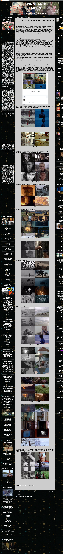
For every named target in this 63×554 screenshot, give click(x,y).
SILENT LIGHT (8, 458)
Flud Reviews (6, 85)
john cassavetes (5, 104)
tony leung (8, 173)
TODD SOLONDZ (8, 436)
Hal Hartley (8, 269)
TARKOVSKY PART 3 (7, 420)
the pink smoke (8, 168)
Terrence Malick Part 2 (8, 255)
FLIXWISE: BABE (8, 353)
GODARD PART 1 (8, 438)
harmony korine (5, 91)
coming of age (11, 70)
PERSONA (8, 435)
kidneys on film (4, 108)
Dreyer (8, 80)
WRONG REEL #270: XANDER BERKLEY (8, 310)
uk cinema (8, 175)
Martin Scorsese (11, 117)
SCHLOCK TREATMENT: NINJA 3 (8, 376)
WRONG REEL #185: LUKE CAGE (7, 334)
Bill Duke (7, 229)
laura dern (12, 110)
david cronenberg (8, 75)
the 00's (7, 165)
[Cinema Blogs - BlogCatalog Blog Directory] (8, 540)
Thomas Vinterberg (9, 171)
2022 (58, 42)
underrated (12, 175)
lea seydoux (11, 111)
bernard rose (8, 50)
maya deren (11, 119)
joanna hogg (4, 102)
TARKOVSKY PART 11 (8, 430)
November (60, 52)
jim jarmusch (11, 101)
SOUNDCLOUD (7, 515)
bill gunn (5, 52)
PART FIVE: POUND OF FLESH (8, 498)
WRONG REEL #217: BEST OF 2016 (8, 322)
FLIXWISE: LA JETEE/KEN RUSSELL (8, 344)
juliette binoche (11, 106)
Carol (62, 278)
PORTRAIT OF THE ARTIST (7, 453)
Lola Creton (12, 113)
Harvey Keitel (10, 91)
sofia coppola (7, 156)
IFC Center (9, 92)
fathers (9, 83)
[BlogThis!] (30, 485)
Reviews (3, 144)
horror (5, 92)
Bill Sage (9, 52)
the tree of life (9, 170)
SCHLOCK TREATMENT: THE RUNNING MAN (8, 383)
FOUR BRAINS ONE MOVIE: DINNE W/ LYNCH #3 (7, 326)
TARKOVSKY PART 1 (7, 418)
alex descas (7, 38)
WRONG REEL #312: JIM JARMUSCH (8, 301)
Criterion (12, 72)
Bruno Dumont (11, 59)
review (12, 143)
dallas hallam (8, 73)
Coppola (8, 72)
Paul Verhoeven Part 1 (8, 253)
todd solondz (4, 173)
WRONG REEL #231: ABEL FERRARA (8, 319)
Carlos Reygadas (8, 270)
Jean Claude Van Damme (6, 98)
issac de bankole (7, 95)
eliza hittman (6, 81)
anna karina (8, 43)
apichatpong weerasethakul (8, 45)
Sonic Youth (12, 156)
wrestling (12, 181)
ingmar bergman (8, 93)
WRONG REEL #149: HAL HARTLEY (8, 358)
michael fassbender (5, 121)
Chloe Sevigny (8, 66)
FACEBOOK (8, 516)
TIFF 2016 (8, 337)
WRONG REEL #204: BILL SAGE (8, 327)
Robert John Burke (8, 148)
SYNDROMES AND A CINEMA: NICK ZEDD (8, 402)
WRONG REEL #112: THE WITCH (8, 371)
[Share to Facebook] (32, 485)
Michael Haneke (8, 259)
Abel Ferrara (8, 248)
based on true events (9, 48)
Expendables (8, 82)
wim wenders (4, 180)
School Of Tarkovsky (6, 153)
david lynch (9, 76)
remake (8, 143)
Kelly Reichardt (11, 107)
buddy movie (4, 60)
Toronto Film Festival (8, 174)
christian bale (8, 67)
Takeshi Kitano (7, 275)
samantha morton (5, 152)
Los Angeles (4, 114)
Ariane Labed (9, 46)
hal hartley (12, 90)
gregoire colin (9, 88)
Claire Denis (8, 250)
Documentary (4, 78)
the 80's (5, 166)
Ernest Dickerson (11, 81)
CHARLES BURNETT (10, 64)
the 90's (8, 166)
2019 (58, 46)
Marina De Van (8, 232)
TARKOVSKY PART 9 (7, 428)
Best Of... (6, 51)
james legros (4, 96)
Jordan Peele (11, 105)
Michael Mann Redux (7, 281)
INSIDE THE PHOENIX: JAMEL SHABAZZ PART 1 (8, 381)
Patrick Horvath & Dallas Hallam (8, 234)
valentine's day (4, 176)
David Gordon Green (7, 228)
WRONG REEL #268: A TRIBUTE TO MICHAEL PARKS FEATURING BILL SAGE (7, 307)
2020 (58, 45)
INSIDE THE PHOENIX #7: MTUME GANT (7, 400)
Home (35, 491)
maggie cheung (8, 115)
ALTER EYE (8, 530)
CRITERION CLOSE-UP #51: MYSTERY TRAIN (8, 336)
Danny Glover (9, 74)
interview (8, 94)
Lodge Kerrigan (8, 273)
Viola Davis (8, 177)
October (59, 53)
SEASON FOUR (7, 481)
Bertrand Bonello (8, 240)
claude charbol (9, 69)
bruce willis (6, 59)
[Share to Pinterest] (33, 485)
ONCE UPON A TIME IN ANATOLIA (7, 462)
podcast (10, 138)
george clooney (11, 86)
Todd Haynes (8, 280)
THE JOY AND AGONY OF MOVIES (8, 531)
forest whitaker (11, 85)
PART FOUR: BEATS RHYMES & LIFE (8, 500)
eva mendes (4, 82)
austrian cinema (8, 47)
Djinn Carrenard (11, 77)
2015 (62, 241)
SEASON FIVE (8, 482)
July (59, 69)
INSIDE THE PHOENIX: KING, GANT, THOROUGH (8, 364)
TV (5, 175)
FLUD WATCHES (8, 521)
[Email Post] (28, 485)
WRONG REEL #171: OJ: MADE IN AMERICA (8, 346)
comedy (6, 70)
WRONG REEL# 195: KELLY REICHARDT (8, 332)
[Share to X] (31, 485)
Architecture (4, 46)
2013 (58, 83)
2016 (58, 79)
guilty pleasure (7, 89)
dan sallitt (12, 73)
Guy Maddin (6, 90)
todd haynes (11, 172)
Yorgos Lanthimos (8, 237)
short (8, 155)
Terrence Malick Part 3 (8, 254)
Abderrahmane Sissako (8, 242)
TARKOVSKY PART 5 (7, 423)
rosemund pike (6, 150)
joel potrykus (7, 103)
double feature (4, 80)
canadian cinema (5, 61)
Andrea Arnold (8, 244)
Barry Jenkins (21, 486)
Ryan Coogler (4, 151)
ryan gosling (11, 151)
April (59, 73)
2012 (62, 245)
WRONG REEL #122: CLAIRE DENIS (8, 368)
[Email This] (29, 485)
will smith (7, 179)
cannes (10, 61)
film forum (7, 84)
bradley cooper (7, 56)
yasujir (8, 182)
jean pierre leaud (7, 99)
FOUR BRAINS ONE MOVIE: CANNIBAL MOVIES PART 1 (7, 305)
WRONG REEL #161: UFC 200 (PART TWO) (8, 349)
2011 (58, 86)
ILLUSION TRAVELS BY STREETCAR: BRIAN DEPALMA (8, 362)
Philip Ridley (8, 233)
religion (6, 143)
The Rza (10, 169)
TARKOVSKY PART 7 (7, 425)
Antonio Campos (11, 44)
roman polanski (8, 149)
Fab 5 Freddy (4, 83)
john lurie (10, 104)
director (41, 486)
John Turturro (6, 105)
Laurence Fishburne (5, 111)
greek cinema (4, 88)
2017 (58, 49)
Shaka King (12, 154)
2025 (58, 38)
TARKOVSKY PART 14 (8, 434)
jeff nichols (7, 100)
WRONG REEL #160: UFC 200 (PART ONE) (8, 352)
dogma (9, 78)
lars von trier (11, 109)
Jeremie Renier (11, 100)
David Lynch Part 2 (8, 260)
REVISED (8, 144)
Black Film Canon (5, 53)
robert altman (7, 146)
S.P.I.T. (62, 372)
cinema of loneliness (9, 68)
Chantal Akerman (10, 63)
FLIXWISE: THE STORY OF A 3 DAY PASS (8, 329)
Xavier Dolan (8, 239)
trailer (10, 174)
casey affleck (8, 62)
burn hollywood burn (10, 60)
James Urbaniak (9, 96)
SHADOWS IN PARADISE (8, 464)
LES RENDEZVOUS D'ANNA (7, 463)
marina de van (11, 116)
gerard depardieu (5, 87)
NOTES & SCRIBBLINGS (8, 529)
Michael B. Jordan (11, 120)
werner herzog (6, 178)
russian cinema (11, 150)
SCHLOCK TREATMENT (8, 525)
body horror (7, 54)
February (60, 76)
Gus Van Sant (8, 265)
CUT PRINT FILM (8, 520)
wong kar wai (7, 181)
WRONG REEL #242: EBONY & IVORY (8, 316)
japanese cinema (11, 97)
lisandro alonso (11, 112)
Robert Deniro (8, 147)
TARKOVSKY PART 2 (7, 419)
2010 (58, 87)
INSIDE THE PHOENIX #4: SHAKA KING (7, 394)
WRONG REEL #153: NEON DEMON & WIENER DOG (7, 355)
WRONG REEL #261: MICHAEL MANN (8, 312)
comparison (37, 486)
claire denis (4, 69)
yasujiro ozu (11, 182)
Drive (11, 80)
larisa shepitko (7, 109)
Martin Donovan (4, 117)
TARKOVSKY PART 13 (8, 433)
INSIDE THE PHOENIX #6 (8, 398)
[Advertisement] (8, 199)
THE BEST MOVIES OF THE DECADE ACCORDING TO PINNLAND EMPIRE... (8, 20)
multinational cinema (8, 128)
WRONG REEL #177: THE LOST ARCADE (8, 339)
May (59, 72)
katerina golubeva (5, 107)
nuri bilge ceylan (50, 486)
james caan (12, 95)
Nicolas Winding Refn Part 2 (8, 263)
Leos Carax (8, 279)
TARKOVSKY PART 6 (7, 424)
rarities (3, 143)
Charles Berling (4, 64)
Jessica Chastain (5, 101)
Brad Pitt (8, 55)
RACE (10, 139)
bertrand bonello (26, 486)
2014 (58, 82)
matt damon (7, 118)
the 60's (11, 165)
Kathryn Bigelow (8, 238)
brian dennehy (8, 57)
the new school (8, 167)
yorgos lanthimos (5, 183)
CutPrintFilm (4, 73)
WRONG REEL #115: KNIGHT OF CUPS (8, 370)
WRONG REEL (8, 526)
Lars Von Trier (8, 278)
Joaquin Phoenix (9, 102)
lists (3, 113)
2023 (58, 41)
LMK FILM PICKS (8, 524)
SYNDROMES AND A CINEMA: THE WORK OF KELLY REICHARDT (8, 404)
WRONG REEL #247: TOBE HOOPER (7, 314)
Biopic (12, 52)
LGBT (7, 112)
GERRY (8, 459)
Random (8, 141)
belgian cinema (5, 49)
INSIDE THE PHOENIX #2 (8, 391)
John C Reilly (11, 103)
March (59, 75)
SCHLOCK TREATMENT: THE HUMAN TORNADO (8, 386)
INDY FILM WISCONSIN (8, 377)
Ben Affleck (10, 49)
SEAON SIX (8, 483)
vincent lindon (4, 177)
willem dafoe (11, 179)
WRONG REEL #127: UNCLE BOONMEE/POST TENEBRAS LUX (7, 366)
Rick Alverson (8, 145)
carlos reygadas (32, 486)
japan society (6, 97)
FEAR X (61, 217)
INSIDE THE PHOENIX (7, 519)
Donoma (12, 79)
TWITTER (7, 514)
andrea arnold (8, 42)
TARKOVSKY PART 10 (8, 429)
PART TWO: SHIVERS (7, 503)
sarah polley (11, 152)
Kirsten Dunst (9, 108)
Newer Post (18, 491)
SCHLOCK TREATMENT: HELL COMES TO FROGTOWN (8, 389)
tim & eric (7, 172)
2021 (58, 44)
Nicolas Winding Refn (8, 264)
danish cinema (4, 74)
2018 (58, 48)
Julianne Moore (4, 106)
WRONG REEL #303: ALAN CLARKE (7, 303)
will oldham (4, 179)
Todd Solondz (8, 268)
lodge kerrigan (6, 113)
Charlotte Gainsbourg (6, 65)
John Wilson (8, 227)
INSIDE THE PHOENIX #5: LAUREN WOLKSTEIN (8, 396)
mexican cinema (5, 120)
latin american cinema (6, 110)
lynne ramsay (9, 114)
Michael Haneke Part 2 (8, 258)
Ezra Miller (12, 82)
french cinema (5, 86)
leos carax (4, 112)
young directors (10, 183)
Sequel (9, 154)
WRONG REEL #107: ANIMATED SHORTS (8, 373)
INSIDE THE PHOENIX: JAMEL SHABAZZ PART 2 (8, 379)
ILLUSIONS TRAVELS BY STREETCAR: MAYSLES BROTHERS (8, 342)
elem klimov (45, 486)
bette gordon (10, 51)
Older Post (51, 491)
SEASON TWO (8, 478)
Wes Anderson (11, 178)
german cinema (11, 87)
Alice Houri (12, 39)
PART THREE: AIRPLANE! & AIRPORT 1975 (8, 502)
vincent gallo (11, 176)
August (59, 68)
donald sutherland (8, 79)
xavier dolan (4, 182)
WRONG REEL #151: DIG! (8, 356)
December (60, 50)
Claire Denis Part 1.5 (8, 249)
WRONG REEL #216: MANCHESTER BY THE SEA (7, 324)
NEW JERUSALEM (8, 454)
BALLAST (8, 457)
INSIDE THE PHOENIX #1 (8, 390)
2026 (58, 37)
